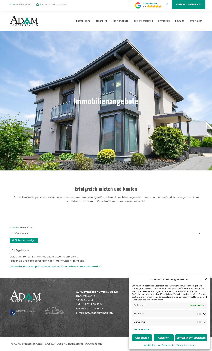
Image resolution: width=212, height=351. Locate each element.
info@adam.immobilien (53, 4)
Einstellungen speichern (191, 337)
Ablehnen (163, 337)
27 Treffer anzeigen (25, 240)
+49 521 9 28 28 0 (22, 4)
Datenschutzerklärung (172, 345)
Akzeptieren (142, 337)
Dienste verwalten (141, 329)
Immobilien (101, 21)
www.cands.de (93, 344)
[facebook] (167, 4)
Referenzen (164, 21)
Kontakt (179, 21)
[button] (205, 279)
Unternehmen (83, 21)
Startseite (14, 227)
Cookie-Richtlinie (152, 345)
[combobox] (106, 233)
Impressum (189, 345)
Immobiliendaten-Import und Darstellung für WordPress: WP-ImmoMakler (55, 266)
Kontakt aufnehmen (189, 4)
